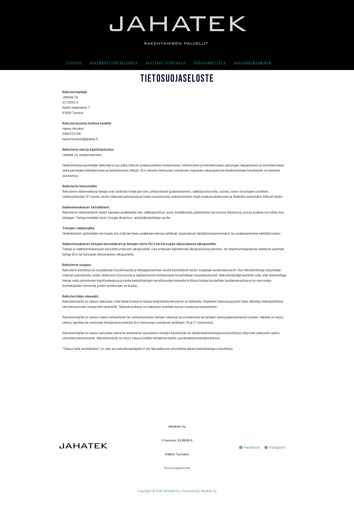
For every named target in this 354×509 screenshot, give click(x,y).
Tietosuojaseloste (176, 468)
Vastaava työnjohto (166, 63)
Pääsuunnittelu (210, 63)
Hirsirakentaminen (252, 63)
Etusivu (74, 63)
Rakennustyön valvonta (114, 63)
